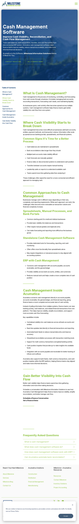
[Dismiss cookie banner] (72, 505)
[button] (76, 3)
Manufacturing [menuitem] (33, 486)
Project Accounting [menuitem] (60, 487)
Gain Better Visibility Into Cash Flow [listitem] (9, 122)
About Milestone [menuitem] (8, 474)
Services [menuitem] (6, 478)
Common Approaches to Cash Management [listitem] (8, 108)
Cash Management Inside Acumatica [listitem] (8, 116)
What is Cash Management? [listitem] (7, 93)
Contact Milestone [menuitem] (60, 480)
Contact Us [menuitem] (7, 486)
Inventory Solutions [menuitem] (60, 484)
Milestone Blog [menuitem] (8, 482)
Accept (66, 516)
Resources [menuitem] (57, 476)
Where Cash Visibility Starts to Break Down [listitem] (8, 100)
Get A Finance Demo (35, 61)
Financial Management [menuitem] (36, 482)
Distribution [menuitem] (32, 478)
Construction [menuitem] (32, 474)
